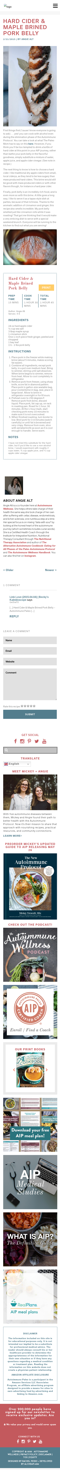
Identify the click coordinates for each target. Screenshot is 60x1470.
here (30, 143)
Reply (14, 616)
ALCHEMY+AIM (31, 1464)
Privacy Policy (28, 1455)
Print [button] (46, 287)
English (13, 763)
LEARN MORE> (12, 835)
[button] (55, 5)
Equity (33, 1457)
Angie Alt (27, 39)
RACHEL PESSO (29, 1461)
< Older (8, 570)
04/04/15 (14, 602)
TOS (25, 1457)
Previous (14, 1070)
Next (46, 1070)
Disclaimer (45, 1455)
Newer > (51, 570)
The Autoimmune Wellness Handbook (29, 552)
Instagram (30, 555)
